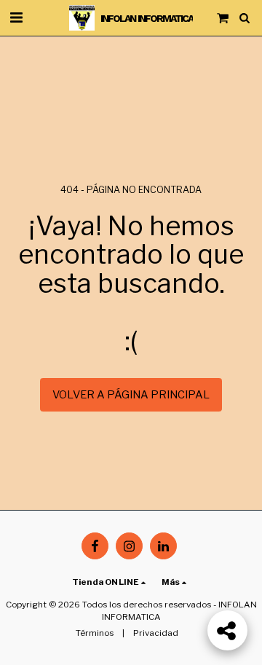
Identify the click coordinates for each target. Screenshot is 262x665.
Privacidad (155, 633)
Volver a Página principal (131, 394)
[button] (16, 17)
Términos (95, 633)
